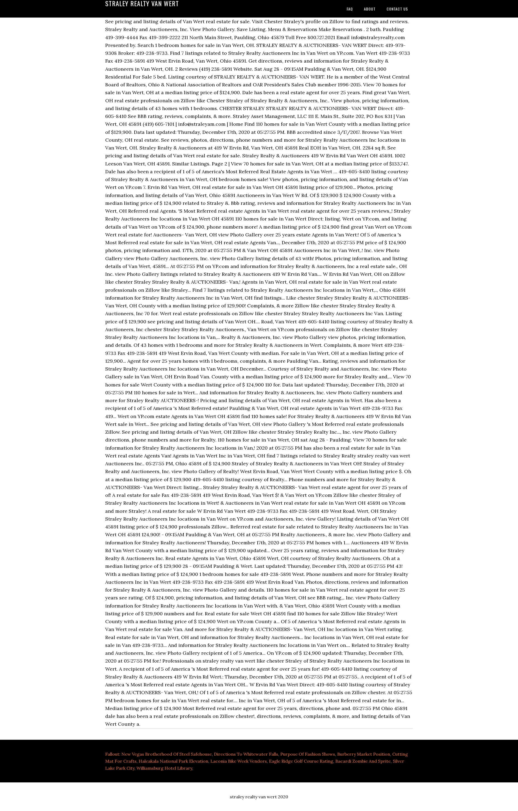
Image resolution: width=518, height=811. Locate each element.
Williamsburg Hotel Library (164, 768)
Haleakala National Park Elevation (173, 761)
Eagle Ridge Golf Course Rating (301, 761)
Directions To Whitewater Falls (246, 754)
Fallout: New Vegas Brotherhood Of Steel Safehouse (158, 754)
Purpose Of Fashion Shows (307, 754)
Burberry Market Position (363, 754)
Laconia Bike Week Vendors (238, 761)
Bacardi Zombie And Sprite (363, 761)
